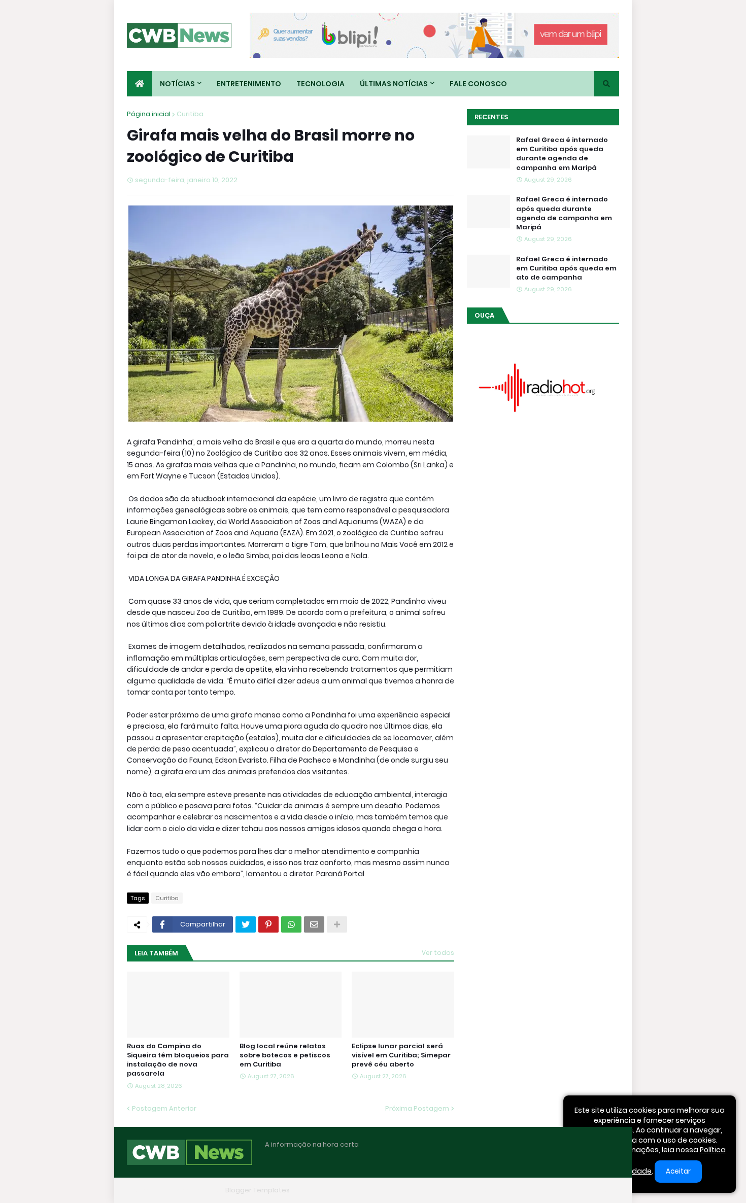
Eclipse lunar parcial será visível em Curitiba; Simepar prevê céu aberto (401, 1055)
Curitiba (190, 114)
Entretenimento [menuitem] (249, 84)
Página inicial (149, 114)
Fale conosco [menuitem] (478, 84)
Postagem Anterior (164, 1108)
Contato (555, 1190)
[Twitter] (245, 924)
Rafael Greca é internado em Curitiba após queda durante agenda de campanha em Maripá (562, 154)
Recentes (491, 117)
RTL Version (600, 1190)
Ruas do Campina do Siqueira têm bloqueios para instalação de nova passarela (178, 1060)
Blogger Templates (257, 1190)
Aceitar (678, 1171)
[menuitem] (139, 83)
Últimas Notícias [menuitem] (394, 84)
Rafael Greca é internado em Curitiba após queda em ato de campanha (566, 268)
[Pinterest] (268, 924)
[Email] (314, 924)
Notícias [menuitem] (177, 84)
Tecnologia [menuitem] (320, 84)
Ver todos (438, 952)
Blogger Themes (193, 1190)
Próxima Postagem (417, 1108)
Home (463, 1190)
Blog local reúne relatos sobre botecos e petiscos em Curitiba (285, 1055)
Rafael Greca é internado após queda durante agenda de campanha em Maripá (564, 213)
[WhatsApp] (291, 924)
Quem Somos (507, 1190)
